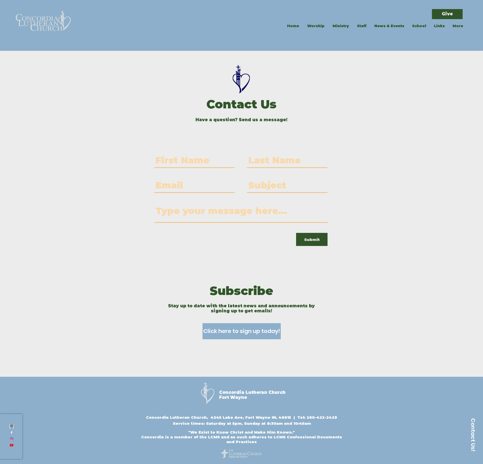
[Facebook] (12, 433)
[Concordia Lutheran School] (12, 426)
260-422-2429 (322, 417)
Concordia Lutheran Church (252, 392)
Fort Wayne (233, 397)
